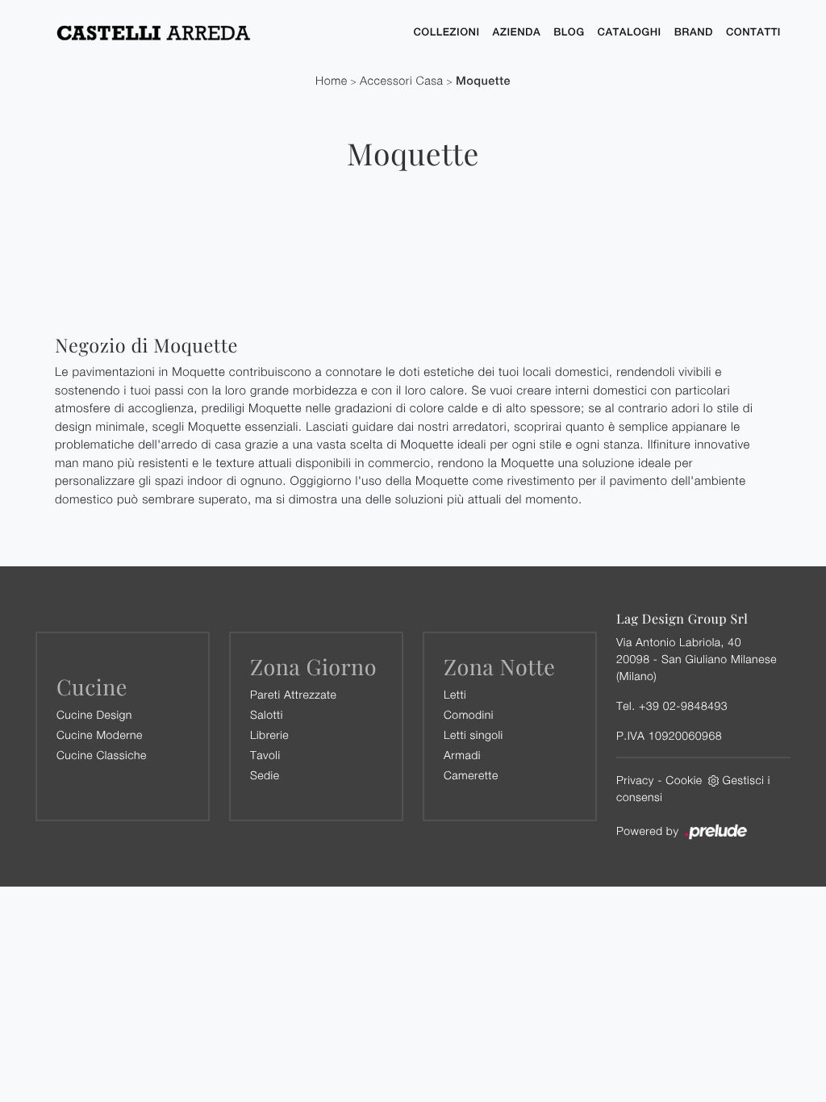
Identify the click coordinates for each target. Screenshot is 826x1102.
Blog (568, 32)
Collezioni (446, 32)
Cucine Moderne (99, 734)
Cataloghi (629, 32)
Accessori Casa (402, 81)
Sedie (264, 775)
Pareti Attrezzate (293, 694)
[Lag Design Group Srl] (222, 32)
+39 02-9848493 (683, 705)
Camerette (471, 775)
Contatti (753, 32)
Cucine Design (94, 714)
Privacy (635, 780)
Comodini (469, 714)
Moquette (483, 81)
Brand (693, 32)
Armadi (462, 755)
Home (331, 81)
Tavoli (265, 755)
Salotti (266, 714)
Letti (455, 694)
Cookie (683, 780)
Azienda (517, 32)
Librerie (269, 734)
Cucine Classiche (101, 755)
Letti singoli (473, 734)
